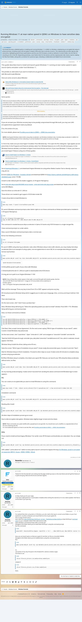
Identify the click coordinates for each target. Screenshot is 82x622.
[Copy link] (80, 62)
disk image (46, 39)
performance (28, 42)
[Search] (80, 2)
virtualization (56, 42)
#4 (79, 511)
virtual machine (48, 42)
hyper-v (66, 39)
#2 (79, 471)
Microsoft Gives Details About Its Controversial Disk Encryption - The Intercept (26, 88)
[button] (29, 594)
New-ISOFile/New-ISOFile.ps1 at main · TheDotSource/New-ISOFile (42, 519)
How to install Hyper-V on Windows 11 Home (17, 155)
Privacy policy (50, 594)
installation (72, 39)
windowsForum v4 (23, 594)
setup (42, 42)
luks (77, 39)
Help (55, 594)
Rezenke (4, 39)
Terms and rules (41, 594)
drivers (51, 39)
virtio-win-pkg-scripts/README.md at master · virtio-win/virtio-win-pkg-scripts (29, 184)
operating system (12, 42)
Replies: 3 (11, 62)
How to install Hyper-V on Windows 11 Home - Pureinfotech (22, 161)
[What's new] (77, 2)
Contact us (33, 594)
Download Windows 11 (12, 168)
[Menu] (2, 2)
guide (62, 39)
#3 (79, 493)
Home (59, 594)
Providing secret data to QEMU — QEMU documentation (37, 132)
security (38, 42)
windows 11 (63, 42)
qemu (33, 42)
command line (39, 39)
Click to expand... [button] (41, 111)
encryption (57, 39)
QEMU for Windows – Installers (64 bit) (19, 175)
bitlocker (33, 39)
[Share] (77, 62)
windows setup (71, 42)
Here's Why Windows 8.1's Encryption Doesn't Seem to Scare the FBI (24, 82)
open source (4, 42)
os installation (21, 42)
